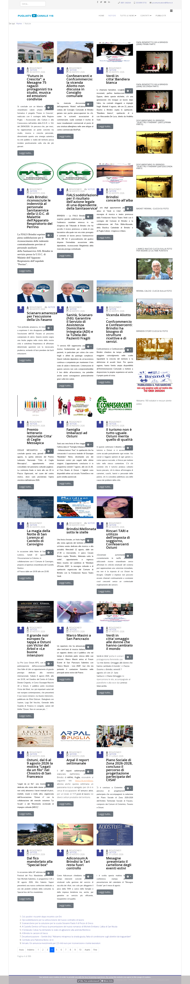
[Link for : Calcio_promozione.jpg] (154, 309)
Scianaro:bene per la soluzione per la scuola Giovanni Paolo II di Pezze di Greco (57, 923)
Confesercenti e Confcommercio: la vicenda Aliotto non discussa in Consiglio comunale (79, 85)
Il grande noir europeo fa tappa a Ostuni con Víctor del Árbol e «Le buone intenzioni (39, 645)
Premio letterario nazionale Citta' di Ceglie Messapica (39, 436)
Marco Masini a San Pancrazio (78, 637)
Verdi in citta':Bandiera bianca (118, 79)
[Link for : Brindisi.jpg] (154, 142)
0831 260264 (126, 3)
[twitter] (101, 2)
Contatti (145, 15)
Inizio (21, 949)
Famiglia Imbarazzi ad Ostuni (76, 432)
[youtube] (105, 2)
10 (80, 949)
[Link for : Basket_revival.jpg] (154, 226)
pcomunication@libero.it (162, 3)
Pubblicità (161, 15)
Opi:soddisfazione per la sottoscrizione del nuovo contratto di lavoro (53, 920)
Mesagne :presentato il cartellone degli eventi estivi (118, 863)
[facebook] (97, 2)
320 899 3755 (141, 3)
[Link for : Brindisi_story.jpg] (154, 349)
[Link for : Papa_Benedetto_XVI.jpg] (154, 62)
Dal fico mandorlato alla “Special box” (40, 861)
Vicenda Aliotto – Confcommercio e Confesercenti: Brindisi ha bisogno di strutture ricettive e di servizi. (119, 328)
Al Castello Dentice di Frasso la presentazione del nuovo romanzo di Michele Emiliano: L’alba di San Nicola (69, 926)
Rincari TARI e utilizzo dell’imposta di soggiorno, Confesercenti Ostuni (118, 539)
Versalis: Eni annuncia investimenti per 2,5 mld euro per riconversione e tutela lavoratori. (61, 943)
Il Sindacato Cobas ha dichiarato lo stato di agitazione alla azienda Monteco (56, 930)
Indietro (30, 949)
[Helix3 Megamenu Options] (171, 10)
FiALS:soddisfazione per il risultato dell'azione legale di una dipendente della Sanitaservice (82, 202)
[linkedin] (109, 2)
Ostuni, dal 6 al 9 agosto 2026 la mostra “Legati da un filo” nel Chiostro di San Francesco (40, 768)
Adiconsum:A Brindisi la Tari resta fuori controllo (78, 863)
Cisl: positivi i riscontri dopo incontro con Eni (42, 916)
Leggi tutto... (25, 153)
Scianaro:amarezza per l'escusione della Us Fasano (42, 316)
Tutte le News (127, 15)
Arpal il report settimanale (77, 761)
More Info (108, 981)
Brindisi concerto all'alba (119, 198)
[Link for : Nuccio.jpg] (154, 268)
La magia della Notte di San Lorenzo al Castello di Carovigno (38, 537)
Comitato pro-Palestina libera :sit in (38, 940)
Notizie (112, 15)
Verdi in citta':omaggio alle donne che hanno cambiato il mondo (119, 642)
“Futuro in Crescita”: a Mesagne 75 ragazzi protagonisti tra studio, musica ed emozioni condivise (39, 87)
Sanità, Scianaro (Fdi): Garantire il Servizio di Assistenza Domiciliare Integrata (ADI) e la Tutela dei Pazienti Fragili (79, 326)
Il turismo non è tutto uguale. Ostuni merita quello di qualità (119, 434)
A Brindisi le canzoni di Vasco (35, 933)
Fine (95, 949)
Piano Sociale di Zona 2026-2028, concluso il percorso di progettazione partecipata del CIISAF (119, 770)
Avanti (87, 949)
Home (101, 15)
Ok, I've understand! (89, 981)
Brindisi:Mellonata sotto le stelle (81, 530)
